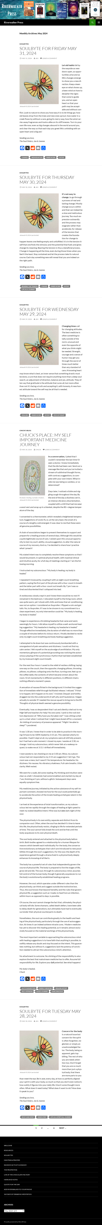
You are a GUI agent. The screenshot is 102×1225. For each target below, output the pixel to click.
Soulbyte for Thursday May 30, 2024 (47, 180)
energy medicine (45, 988)
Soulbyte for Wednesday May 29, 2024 (49, 312)
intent (61, 157)
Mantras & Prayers (12, 1160)
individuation (36, 157)
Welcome (8, 1145)
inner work (51, 157)
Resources (8, 1150)
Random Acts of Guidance (15, 1165)
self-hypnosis (27, 991)
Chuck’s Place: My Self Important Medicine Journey (45, 439)
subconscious (57, 991)
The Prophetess (10, 1170)
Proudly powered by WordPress (15, 1222)
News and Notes (11, 1180)
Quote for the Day (12, 1184)
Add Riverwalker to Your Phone (18, 1189)
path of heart (59, 415)
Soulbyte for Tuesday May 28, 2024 (50, 1014)
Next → (62, 1128)
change (25, 157)
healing (25, 415)
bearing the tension (30, 286)
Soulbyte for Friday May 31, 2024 (48, 51)
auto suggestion (28, 988)
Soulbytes (24, 44)
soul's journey (42, 991)
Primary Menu (99, 22)
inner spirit (42, 1117)
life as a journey (28, 289)
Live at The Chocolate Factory (17, 1175)
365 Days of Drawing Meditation (18, 1194)
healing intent (61, 988)
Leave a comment (49, 58)
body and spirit (28, 1117)
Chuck (38, 450)
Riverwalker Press (13, 22)
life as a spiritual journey (60, 1117)
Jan (36, 58)
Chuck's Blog (25, 430)
